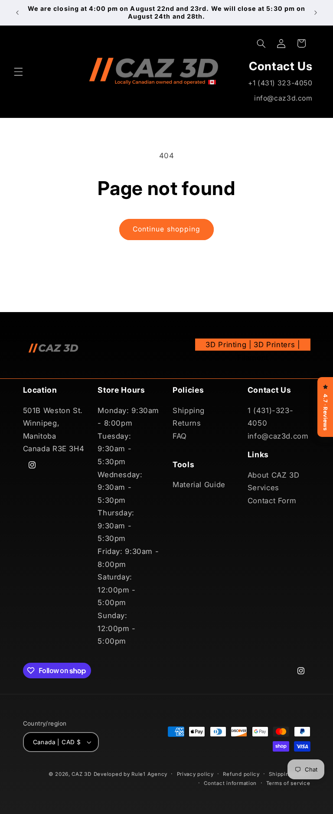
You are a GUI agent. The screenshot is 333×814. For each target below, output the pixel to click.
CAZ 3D (81, 774)
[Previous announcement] (17, 12)
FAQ (180, 436)
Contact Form (272, 500)
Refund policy (241, 774)
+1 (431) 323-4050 (280, 83)
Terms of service (288, 783)
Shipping (189, 410)
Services (263, 487)
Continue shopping (166, 229)
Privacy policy (195, 774)
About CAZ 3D (274, 475)
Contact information (230, 783)
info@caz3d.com (283, 98)
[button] (18, 71)
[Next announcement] (315, 12)
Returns (187, 423)
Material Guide (199, 484)
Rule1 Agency (149, 774)
